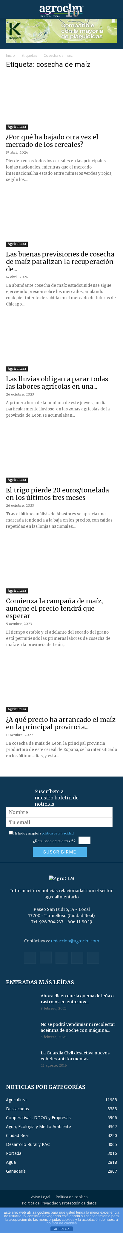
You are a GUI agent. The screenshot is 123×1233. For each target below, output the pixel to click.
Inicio (10, 55)
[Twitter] (77, 958)
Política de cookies (71, 1196)
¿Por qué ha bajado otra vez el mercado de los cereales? (52, 141)
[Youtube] (93, 958)
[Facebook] (30, 958)
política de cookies (62, 1223)
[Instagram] (46, 957)
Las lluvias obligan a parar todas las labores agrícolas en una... (57, 382)
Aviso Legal (40, 1196)
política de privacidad (58, 833)
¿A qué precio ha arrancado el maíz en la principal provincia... (61, 723)
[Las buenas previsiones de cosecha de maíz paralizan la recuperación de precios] (61, 219)
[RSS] (61, 958)
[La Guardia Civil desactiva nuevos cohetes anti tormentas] (21, 1060)
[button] (10, 10)
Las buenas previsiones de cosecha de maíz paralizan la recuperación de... (60, 261)
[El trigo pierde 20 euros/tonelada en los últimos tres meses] (61, 455)
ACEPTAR (61, 1229)
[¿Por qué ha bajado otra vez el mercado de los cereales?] (61, 102)
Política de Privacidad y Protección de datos (59, 1203)
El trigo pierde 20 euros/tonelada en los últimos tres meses (57, 494)
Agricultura (17, 127)
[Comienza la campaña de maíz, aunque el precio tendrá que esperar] (61, 566)
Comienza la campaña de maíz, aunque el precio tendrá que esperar (54, 608)
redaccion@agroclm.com (75, 941)
